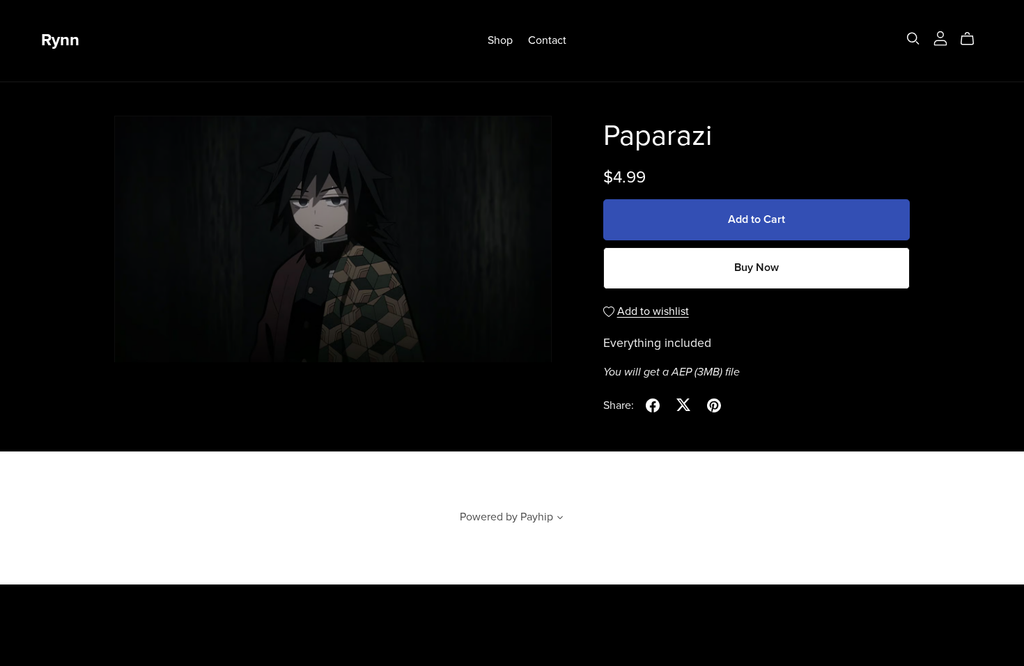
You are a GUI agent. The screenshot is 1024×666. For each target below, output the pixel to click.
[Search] (913, 38)
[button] (560, 519)
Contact (547, 40)
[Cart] (972, 39)
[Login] (940, 38)
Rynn (60, 40)
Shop (500, 40)
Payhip (536, 517)
